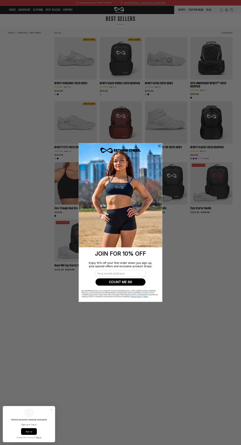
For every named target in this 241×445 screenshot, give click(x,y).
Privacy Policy (136, 297)
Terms (145, 297)
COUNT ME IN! (120, 282)
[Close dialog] (159, 146)
